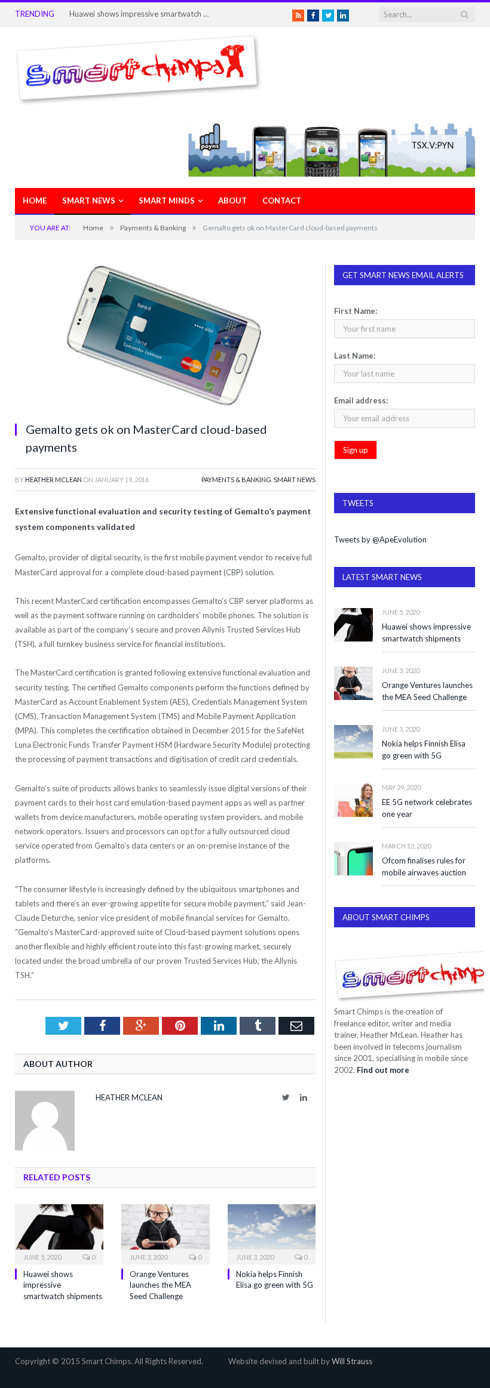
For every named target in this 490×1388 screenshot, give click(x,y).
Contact (281, 200)
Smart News (88, 200)
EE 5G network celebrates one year (427, 808)
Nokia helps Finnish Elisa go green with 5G (424, 750)
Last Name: (354, 355)
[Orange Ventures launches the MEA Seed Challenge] (165, 1233)
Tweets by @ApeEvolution (380, 539)
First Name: (355, 311)
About (232, 200)
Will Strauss (352, 1361)
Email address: (361, 400)
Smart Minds (167, 200)
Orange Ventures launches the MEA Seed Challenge (160, 1284)
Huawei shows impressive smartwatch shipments (141, 13)
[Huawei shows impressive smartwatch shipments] (59, 1233)
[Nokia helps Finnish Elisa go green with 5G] (272, 1233)
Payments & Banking (236, 479)
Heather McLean (53, 479)
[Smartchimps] (138, 67)
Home (35, 200)
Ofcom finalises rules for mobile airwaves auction (424, 867)
